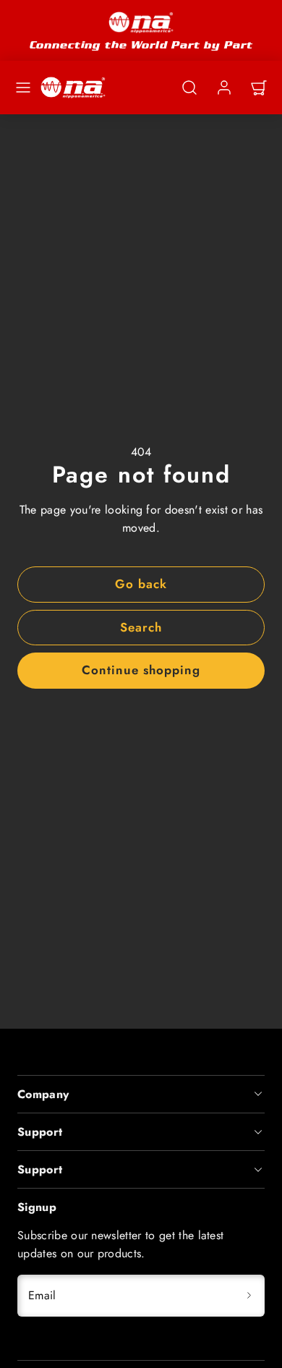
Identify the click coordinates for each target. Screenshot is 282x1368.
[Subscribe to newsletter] (249, 1296)
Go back (141, 583)
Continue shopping (141, 670)
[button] (23, 87)
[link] (224, 87)
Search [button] (141, 627)
